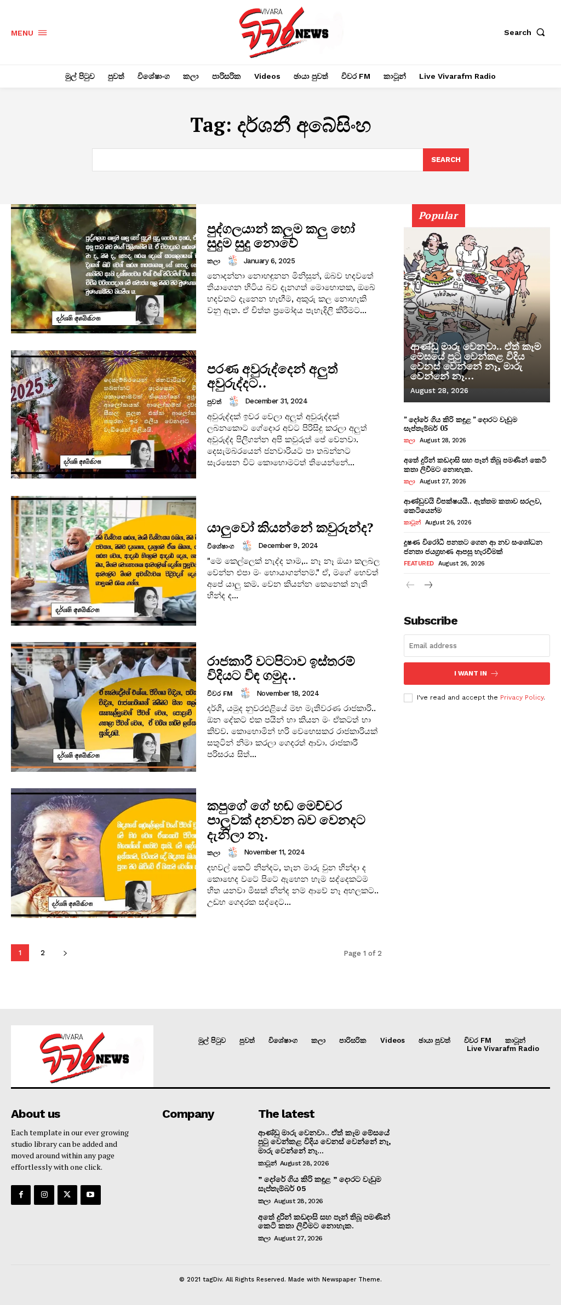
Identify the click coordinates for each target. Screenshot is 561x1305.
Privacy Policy (521, 697)
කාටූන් (412, 522)
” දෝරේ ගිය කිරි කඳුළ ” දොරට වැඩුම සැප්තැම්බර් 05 (460, 424)
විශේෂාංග (220, 546)
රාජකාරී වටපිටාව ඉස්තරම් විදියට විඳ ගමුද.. (281, 668)
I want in (470, 673)
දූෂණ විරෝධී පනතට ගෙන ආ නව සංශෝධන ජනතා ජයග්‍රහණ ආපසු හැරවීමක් (473, 546)
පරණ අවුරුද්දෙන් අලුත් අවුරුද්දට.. (272, 375)
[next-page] (65, 952)
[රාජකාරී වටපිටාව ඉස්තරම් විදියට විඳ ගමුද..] (103, 707)
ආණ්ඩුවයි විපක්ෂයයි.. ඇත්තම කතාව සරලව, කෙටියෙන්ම (473, 505)
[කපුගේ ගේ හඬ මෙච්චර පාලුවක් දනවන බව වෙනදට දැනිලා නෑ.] (103, 853)
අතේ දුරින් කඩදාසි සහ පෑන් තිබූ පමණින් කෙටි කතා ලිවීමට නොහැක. (475, 464)
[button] (527, 32)
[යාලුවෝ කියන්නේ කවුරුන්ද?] (103, 561)
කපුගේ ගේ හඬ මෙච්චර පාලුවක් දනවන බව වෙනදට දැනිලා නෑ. (286, 819)
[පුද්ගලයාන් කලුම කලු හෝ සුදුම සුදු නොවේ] (103, 269)
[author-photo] (234, 260)
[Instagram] (44, 1195)
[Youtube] (90, 1195)
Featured (419, 563)
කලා (213, 261)
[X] (67, 1195)
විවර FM (220, 693)
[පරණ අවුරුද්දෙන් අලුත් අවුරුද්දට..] (103, 415)
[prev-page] (410, 586)
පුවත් (214, 402)
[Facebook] (21, 1195)
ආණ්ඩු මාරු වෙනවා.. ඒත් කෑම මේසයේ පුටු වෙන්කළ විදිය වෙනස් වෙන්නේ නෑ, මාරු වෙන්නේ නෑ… (475, 361)
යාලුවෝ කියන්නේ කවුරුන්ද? (290, 527)
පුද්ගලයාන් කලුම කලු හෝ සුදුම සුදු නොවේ (281, 235)
